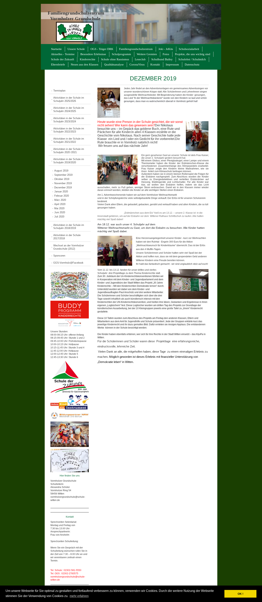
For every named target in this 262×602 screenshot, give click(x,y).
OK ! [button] (240, 593)
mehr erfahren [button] (79, 596)
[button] (220, 593)
